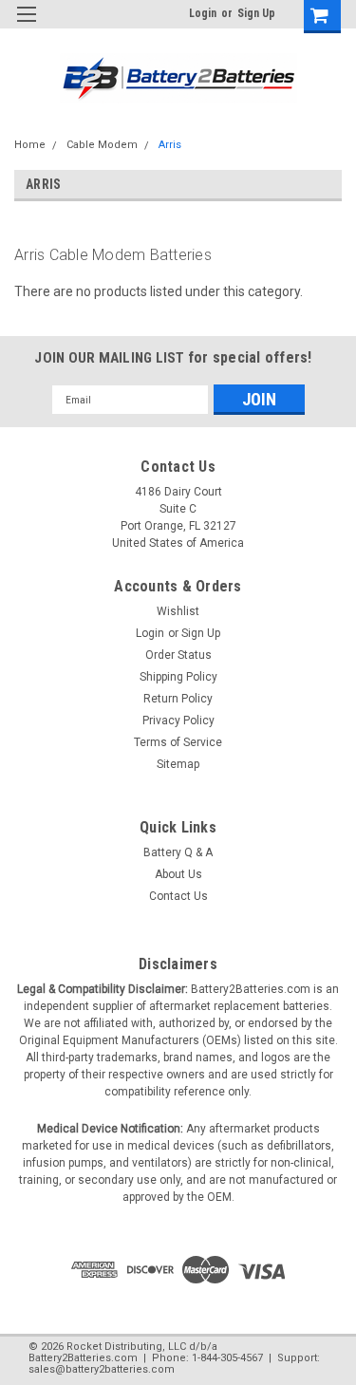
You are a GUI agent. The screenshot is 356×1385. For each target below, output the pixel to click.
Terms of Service (178, 742)
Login (202, 13)
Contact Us (178, 896)
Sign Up (256, 13)
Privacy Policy (178, 720)
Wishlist (178, 611)
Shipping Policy (178, 676)
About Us (178, 874)
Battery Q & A (178, 852)
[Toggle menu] (26, 26)
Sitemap (178, 764)
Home (30, 145)
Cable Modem (102, 145)
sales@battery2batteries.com (101, 1369)
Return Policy (178, 698)
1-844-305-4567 (227, 1358)
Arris (170, 145)
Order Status (178, 655)
